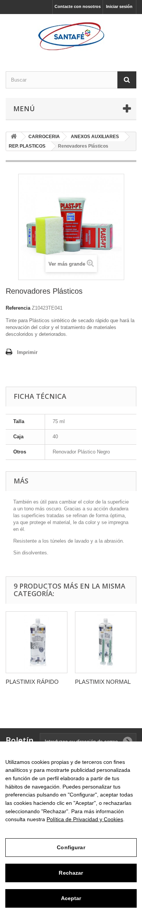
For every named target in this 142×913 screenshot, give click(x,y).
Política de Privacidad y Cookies (85, 819)
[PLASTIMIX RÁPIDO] (36, 642)
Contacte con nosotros (78, 6)
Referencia (18, 308)
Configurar (71, 847)
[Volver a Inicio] (13, 137)
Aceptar (71, 898)
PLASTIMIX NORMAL (103, 681)
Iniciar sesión (119, 6)
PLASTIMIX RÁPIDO (32, 681)
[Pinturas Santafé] (71, 36)
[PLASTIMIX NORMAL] (106, 642)
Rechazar (71, 873)
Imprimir (27, 352)
